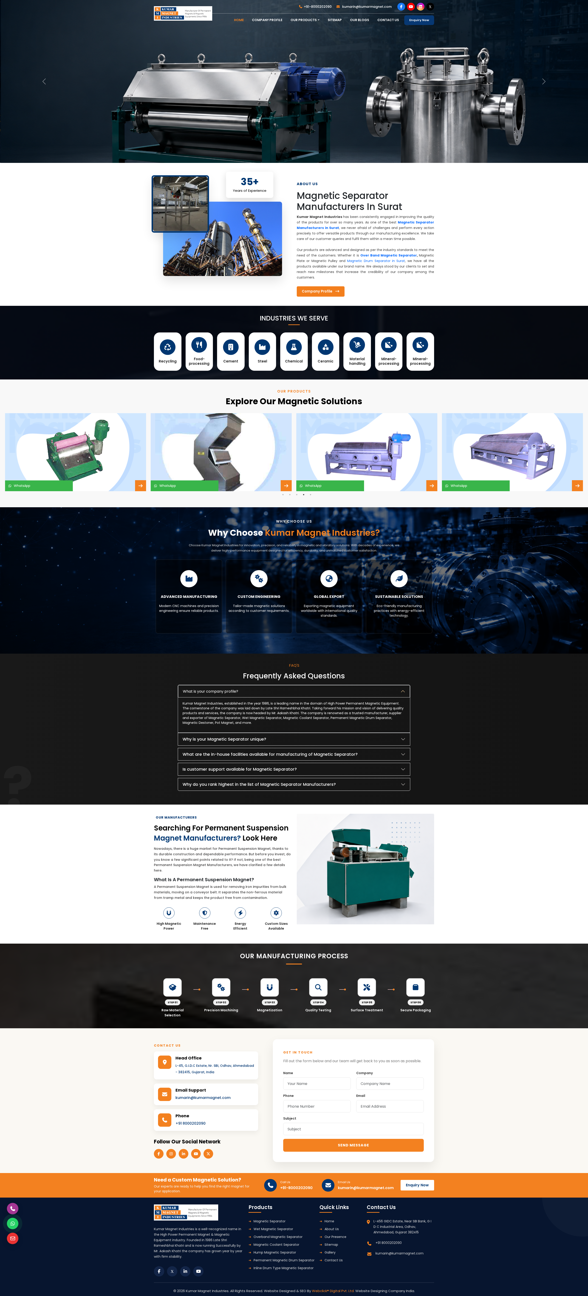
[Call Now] (12, 1208)
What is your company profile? (210, 691)
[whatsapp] (12, 1223)
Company (364, 1073)
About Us (332, 1229)
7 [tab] (314, 638)
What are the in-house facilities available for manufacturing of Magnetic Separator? (270, 754)
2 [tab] (290, 494)
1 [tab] (283, 494)
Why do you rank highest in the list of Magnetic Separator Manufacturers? (259, 784)
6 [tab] (307, 638)
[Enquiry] (12, 1238)
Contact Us (334, 1260)
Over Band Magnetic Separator (388, 255)
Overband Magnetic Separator (278, 1237)
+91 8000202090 (190, 1123)
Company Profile (267, 20)
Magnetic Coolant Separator (276, 1244)
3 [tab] (296, 494)
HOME (239, 20)
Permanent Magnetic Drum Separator (284, 1260)
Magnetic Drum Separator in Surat (376, 261)
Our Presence (335, 1237)
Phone (288, 1095)
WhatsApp (21, 485)
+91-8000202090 (318, 6)
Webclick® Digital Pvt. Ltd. (333, 1290)
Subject (289, 1118)
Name (288, 1073)
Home (329, 1221)
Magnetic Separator (270, 1221)
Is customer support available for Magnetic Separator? (240, 769)
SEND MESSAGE (353, 1145)
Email (360, 1095)
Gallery (330, 1252)
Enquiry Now (419, 20)
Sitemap (335, 20)
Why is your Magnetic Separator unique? (224, 739)
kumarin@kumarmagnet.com (366, 6)
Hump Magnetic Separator (275, 1252)
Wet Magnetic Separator (273, 1229)
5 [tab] (310, 494)
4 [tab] (303, 494)
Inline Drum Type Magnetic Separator (284, 1268)
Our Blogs (359, 20)
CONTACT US (388, 20)
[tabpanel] (75, 452)
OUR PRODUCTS (304, 20)
